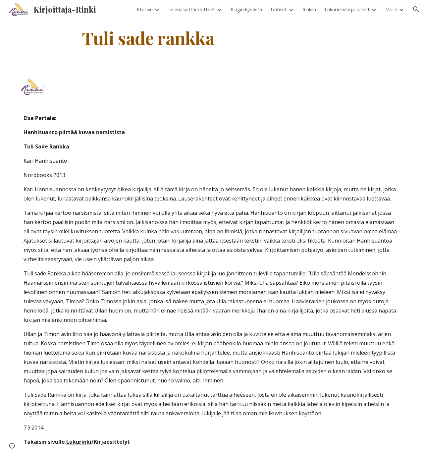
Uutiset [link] (279, 9)
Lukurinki (78, 441)
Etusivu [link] (145, 9)
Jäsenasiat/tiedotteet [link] (191, 9)
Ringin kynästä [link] (246, 9)
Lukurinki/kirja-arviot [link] (347, 9)
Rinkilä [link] (309, 9)
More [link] (391, 9)
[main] (148, 37)
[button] (416, 9)
